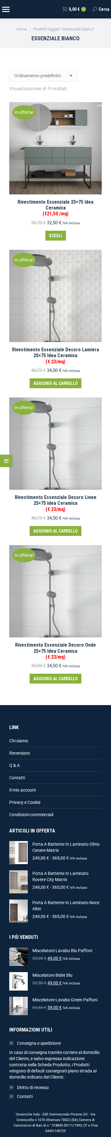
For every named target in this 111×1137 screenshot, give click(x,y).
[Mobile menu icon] (6, 9)
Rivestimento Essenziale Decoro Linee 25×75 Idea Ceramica (56, 503)
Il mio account (22, 790)
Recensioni (19, 753)
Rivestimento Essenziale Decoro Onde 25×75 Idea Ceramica (55, 651)
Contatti (17, 777)
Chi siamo (18, 740)
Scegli (55, 235)
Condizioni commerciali (31, 814)
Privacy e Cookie (24, 802)
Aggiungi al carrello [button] (55, 383)
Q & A (14, 765)
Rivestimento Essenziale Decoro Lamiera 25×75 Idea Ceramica (55, 355)
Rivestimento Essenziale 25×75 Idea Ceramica (55, 208)
